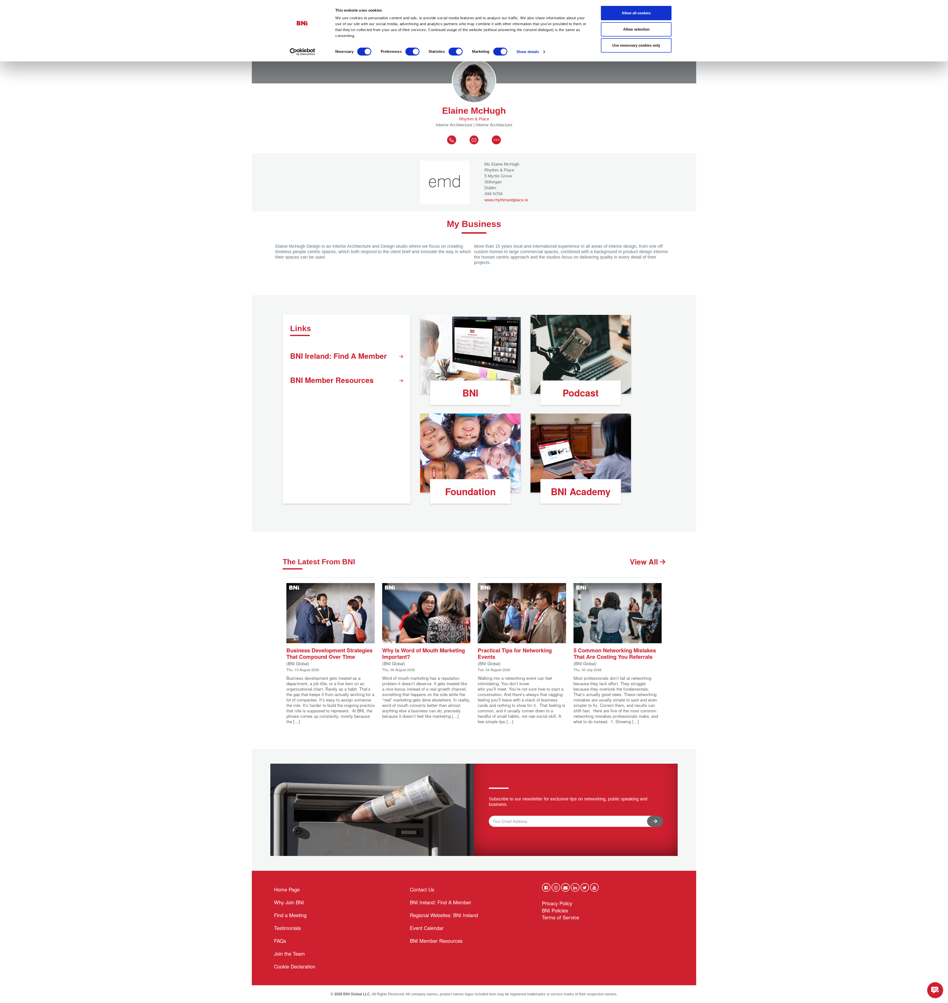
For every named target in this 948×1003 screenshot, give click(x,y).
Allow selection (636, 29)
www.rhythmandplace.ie (506, 200)
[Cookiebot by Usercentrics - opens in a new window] (302, 52)
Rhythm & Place (474, 119)
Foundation (470, 491)
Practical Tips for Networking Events (515, 653)
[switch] (412, 52)
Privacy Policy (557, 903)
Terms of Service (560, 917)
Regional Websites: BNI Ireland (444, 915)
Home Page (287, 889)
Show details (527, 52)
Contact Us (422, 889)
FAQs (280, 940)
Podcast (581, 392)
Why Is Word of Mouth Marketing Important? (423, 653)
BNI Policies (555, 910)
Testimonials (287, 927)
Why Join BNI (289, 902)
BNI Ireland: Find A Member (338, 355)
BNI (470, 392)
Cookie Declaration (294, 966)
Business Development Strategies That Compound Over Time (329, 653)
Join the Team (289, 953)
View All (645, 561)
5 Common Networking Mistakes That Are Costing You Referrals (614, 653)
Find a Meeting (290, 915)
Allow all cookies (636, 13)
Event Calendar (427, 927)
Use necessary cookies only (636, 45)
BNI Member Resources (332, 380)
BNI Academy (581, 491)
